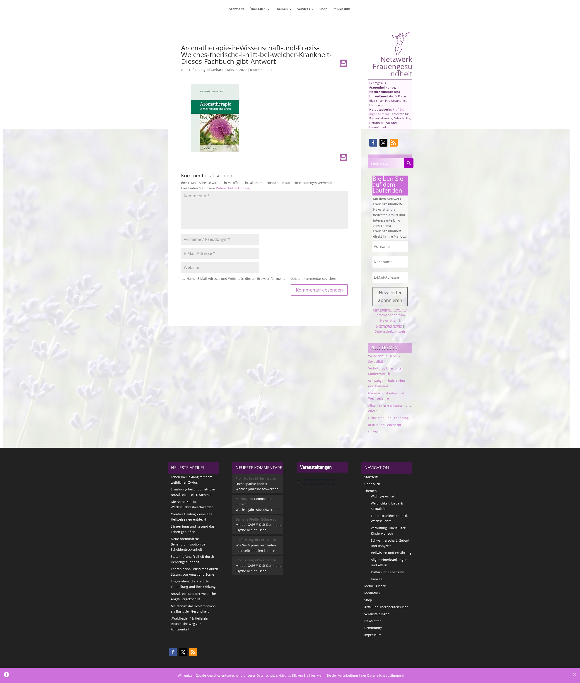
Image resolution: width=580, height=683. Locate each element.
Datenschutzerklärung (233, 188)
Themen (281, 9)
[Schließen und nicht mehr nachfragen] (574, 675)
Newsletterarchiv (389, 326)
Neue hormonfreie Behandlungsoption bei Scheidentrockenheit (188, 544)
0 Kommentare (261, 70)
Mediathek (372, 593)
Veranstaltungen (376, 614)
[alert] (322, 481)
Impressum (341, 9)
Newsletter (372, 621)
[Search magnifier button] (408, 163)
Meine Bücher (375, 586)
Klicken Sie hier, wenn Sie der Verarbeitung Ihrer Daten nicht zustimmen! (348, 675)
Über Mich (257, 9)
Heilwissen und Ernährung (388, 418)
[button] (373, 143)
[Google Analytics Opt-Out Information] (6, 675)
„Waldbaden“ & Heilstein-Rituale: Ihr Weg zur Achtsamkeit (190, 623)
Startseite (236, 9)
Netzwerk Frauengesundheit (392, 65)
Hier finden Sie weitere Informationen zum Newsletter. (390, 315)
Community (373, 628)
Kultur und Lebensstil (384, 425)
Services (303, 9)
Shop (323, 9)
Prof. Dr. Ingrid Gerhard (205, 70)
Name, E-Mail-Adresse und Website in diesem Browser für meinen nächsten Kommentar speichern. (262, 278)
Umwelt (374, 432)
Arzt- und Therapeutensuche (386, 607)
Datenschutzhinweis (390, 331)
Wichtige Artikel (383, 496)
